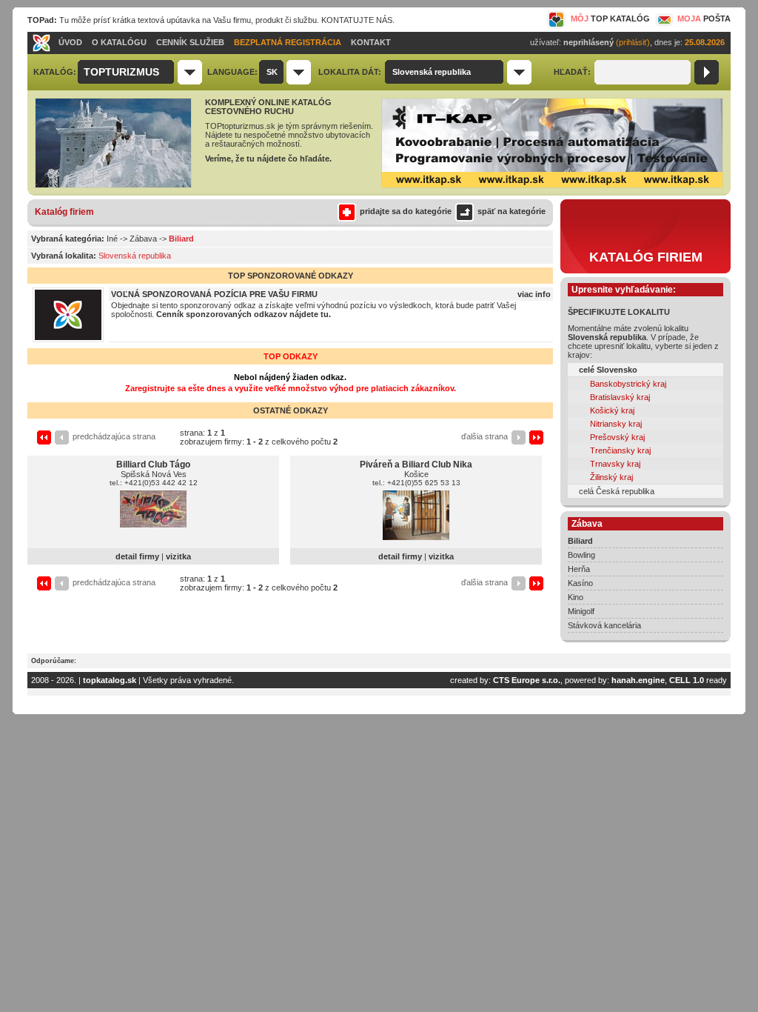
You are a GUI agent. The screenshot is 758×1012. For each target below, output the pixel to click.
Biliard (580, 540)
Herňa (579, 569)
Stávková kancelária (604, 625)
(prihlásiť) (633, 42)
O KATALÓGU (119, 42)
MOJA (704, 18)
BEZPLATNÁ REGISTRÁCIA (287, 42)
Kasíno (580, 583)
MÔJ (610, 18)
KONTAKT (371, 42)
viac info (534, 294)
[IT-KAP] (552, 185)
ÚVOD (70, 42)
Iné (112, 238)
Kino (575, 597)
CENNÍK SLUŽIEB (190, 42)
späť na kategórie (511, 211)
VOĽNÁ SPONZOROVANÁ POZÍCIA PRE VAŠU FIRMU (214, 294)
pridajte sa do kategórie (406, 211)
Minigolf (581, 611)
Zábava (143, 238)
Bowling (581, 554)
